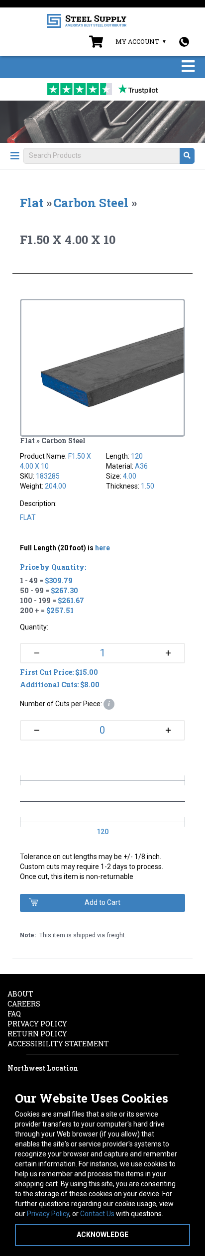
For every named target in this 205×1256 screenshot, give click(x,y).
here (102, 548)
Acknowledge (102, 1235)
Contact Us (97, 1214)
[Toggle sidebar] (14, 156)
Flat (31, 203)
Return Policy (37, 1033)
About (20, 994)
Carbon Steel (90, 203)
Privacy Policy (48, 1214)
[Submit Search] (187, 156)
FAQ (14, 1013)
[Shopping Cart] (96, 44)
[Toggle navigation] (188, 67)
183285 (48, 476)
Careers (23, 1003)
